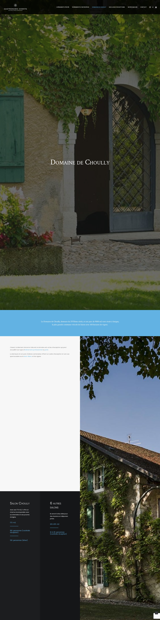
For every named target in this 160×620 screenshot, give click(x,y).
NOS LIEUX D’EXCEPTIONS (117, 7)
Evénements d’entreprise (80, 7)
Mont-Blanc (28, 356)
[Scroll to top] (156, 613)
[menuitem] (63, 7)
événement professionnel (33, 350)
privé (46, 350)
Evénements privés (63, 7)
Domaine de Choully (99, 7)
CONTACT (143, 7)
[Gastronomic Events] (15, 7)
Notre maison (132, 7)
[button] (150, 7)
